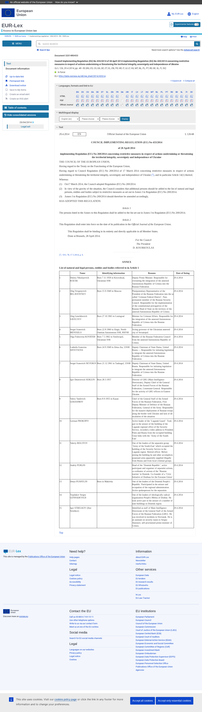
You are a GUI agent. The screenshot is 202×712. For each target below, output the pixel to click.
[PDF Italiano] (132, 100)
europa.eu (23, 616)
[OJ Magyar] (147, 105)
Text (8, 63)
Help (185, 36)
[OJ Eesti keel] (102, 105)
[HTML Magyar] (147, 96)
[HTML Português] (166, 96)
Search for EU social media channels (85, 638)
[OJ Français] (117, 105)
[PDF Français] (117, 100)
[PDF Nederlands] (156, 100)
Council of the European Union (149, 623)
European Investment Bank (148, 650)
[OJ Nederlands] (156, 105)
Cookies (73, 659)
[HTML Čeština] (87, 96)
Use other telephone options (81, 620)
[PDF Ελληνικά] (107, 100)
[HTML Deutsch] (97, 96)
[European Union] (11, 611)
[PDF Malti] (151, 100)
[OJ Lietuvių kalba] (142, 105)
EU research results (144, 582)
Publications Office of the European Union (46, 556)
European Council (143, 620)
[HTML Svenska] (191, 96)
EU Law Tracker (143, 598)
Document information (18, 68)
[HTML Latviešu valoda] (137, 96)
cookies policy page (65, 699)
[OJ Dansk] (92, 105)
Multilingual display (69, 112)
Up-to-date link (17, 76)
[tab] (125, 85)
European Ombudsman (146, 653)
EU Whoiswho (142, 585)
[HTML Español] (82, 96)
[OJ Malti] (151, 105)
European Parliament (145, 617)
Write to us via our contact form (83, 623)
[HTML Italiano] (132, 96)
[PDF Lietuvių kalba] (142, 100)
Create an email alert (20, 94)
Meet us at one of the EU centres (83, 627)
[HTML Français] (117, 96)
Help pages (74, 557)
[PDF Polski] (161, 100)
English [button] (195, 14)
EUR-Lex (12, 25)
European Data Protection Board (150, 660)
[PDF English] (112, 100)
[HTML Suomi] (186, 96)
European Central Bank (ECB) (148, 633)
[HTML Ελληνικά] (107, 96)
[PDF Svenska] (191, 100)
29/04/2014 (26, 122)
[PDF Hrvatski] (127, 100)
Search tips (44, 50)
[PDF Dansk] (92, 100)
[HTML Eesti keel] (102, 96)
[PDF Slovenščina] (181, 100)
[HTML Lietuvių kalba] (142, 96)
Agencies (140, 670)
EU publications (142, 588)
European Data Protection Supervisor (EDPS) (155, 657)
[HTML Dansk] (92, 96)
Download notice (18, 85)
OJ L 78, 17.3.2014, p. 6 (73, 255)
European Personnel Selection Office (152, 663)
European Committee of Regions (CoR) (153, 647)
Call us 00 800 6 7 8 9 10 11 (81, 617)
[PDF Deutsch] (97, 100)
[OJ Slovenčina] (176, 105)
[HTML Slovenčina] (176, 96)
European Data (142, 575)
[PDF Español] (82, 100)
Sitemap (73, 564)
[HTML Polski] (161, 96)
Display (125, 119)
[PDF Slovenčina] (176, 100)
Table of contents (17, 107)
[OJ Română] (171, 105)
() (153, 175)
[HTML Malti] (151, 96)
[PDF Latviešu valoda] (137, 100)
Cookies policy (75, 578)
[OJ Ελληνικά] (107, 105)
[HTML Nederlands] (156, 96)
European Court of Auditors (148, 637)
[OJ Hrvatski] (127, 105)
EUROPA (8, 36)
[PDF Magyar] (147, 100)
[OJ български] (77, 105)
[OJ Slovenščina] (181, 105)
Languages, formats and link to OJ (76, 85)
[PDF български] (77, 100)
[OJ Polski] (161, 105)
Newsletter (141, 560)
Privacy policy (75, 653)
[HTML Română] (171, 96)
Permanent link (17, 81)
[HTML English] (112, 96)
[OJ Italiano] (132, 105)
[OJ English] (112, 105)
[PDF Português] (166, 100)
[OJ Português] (166, 105)
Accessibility (75, 582)
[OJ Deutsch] (97, 105)
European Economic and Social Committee (154, 643)
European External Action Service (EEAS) (154, 640)
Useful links (141, 564)
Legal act (25, 126)
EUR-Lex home (20, 36)
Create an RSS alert (19, 98)
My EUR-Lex (177, 14)
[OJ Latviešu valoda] (137, 105)
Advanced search (192, 50)
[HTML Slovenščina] (181, 96)
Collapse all (190, 81)
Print (194, 36)
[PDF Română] (171, 100)
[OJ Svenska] (191, 105)
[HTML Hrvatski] (127, 96)
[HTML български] (77, 96)
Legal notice (74, 575)
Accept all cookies (142, 700)
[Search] (197, 43)
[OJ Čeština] (87, 105)
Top (61, 532)
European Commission (146, 627)
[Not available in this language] (122, 96)
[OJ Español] (82, 105)
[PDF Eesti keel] (102, 100)
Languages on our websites (81, 649)
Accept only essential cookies (174, 700)
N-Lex (138, 594)
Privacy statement (77, 585)
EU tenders (140, 578)
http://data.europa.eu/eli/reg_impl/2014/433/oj (82, 76)
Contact (72, 560)
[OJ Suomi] (186, 105)
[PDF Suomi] (186, 100)
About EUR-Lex (142, 557)
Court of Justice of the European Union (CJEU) (156, 630)
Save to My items (18, 90)
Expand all (176, 81)
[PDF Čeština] (87, 100)
